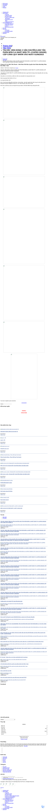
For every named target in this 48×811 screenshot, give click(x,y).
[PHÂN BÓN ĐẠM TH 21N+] (6, 480)
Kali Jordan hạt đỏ (4, 499)
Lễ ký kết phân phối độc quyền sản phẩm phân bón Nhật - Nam (14, 663)
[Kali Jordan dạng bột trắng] (6, 488)
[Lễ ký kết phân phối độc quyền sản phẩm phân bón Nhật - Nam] (14, 666)
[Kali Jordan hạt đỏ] (4, 497)
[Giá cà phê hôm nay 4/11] (6, 673)
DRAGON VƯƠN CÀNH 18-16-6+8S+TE (9, 431)
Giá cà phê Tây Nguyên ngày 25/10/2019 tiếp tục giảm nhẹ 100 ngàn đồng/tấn (17, 617)
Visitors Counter (24, 739)
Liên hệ (4, 762)
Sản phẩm (5, 757)
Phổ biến (5, 518)
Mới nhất (4, 517)
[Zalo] (4, 752)
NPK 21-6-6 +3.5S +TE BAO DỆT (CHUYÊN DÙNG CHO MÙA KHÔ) (15, 474)
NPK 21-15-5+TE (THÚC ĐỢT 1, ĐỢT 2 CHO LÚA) (11, 508)
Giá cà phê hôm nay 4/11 (5, 670)
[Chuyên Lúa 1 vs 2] (4, 446)
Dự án (4, 760)
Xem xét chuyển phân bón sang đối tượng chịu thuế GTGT (13, 677)
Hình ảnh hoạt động (7, 770)
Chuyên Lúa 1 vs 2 (4, 448)
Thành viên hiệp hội (7, 771)
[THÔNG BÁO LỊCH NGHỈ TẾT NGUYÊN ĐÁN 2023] (11, 603)
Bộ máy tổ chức (6, 768)
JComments (24, 402)
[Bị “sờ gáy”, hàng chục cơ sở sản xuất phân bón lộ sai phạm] (13, 659)
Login (4, 6)
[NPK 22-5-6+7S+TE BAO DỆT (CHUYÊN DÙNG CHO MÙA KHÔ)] (14, 463)
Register (4, 7)
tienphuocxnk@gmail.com (8, 778)
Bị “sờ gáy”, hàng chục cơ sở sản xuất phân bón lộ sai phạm (14, 657)
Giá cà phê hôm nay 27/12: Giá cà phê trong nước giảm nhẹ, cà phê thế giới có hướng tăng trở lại (21, 641)
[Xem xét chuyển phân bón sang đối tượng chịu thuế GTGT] (13, 679)
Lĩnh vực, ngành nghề (7, 769)
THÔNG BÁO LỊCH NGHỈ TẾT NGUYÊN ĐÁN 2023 (11, 601)
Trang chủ (7, 46)
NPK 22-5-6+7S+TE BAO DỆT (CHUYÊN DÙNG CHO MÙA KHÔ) (14, 465)
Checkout (5, 5)
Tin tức (16, 67)
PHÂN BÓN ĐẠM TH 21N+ (6, 482)
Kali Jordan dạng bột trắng (6, 491)
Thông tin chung (6, 767)
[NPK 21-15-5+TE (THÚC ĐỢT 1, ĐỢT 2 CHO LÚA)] (11, 505)
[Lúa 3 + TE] (3, 437)
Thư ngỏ (4, 766)
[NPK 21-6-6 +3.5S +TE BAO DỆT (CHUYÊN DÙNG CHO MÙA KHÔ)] (15, 471)
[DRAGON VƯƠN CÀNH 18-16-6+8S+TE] (9, 429)
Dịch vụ (4, 758)
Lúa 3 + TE (2, 440)
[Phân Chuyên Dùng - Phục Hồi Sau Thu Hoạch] (10, 454)
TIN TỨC (6, 48)
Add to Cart (2, 434)
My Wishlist (5, 4)
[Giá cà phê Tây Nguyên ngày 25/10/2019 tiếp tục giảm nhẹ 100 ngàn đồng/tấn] (17, 619)
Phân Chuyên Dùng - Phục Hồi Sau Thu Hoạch (10, 457)
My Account (5, 3)
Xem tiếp (26, 746)
